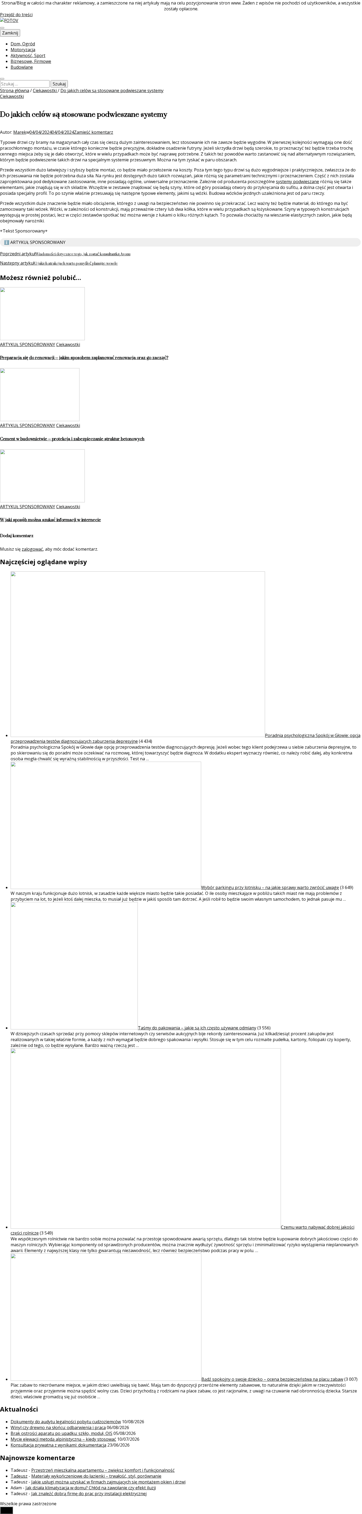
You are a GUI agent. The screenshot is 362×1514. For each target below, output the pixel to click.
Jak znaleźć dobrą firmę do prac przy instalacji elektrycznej (89, 1493)
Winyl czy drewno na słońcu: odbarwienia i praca (58, 1427)
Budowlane (22, 67)
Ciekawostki (12, 96)
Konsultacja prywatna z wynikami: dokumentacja (58, 1445)
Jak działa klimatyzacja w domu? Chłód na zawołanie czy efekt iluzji (90, 1488)
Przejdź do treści (16, 15)
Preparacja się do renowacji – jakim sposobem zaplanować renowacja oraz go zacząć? (84, 357)
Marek (19, 132)
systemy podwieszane (297, 181)
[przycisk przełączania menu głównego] (2, 28)
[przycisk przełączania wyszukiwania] (2, 79)
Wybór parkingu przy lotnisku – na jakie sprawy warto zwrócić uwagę (270, 887)
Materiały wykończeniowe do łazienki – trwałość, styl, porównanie (96, 1476)
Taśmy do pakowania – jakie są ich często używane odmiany (197, 1028)
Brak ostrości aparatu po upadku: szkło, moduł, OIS (61, 1433)
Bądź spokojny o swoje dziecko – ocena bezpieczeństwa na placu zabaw (272, 1379)
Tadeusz (19, 1476)
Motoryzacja (23, 50)
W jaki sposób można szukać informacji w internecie (50, 519)
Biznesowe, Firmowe (31, 61)
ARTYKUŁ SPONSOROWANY (27, 344)
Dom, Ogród (23, 44)
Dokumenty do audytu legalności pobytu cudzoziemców (66, 1422)
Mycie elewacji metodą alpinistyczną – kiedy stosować (63, 1439)
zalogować (32, 549)
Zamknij (10, 33)
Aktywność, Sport (28, 55)
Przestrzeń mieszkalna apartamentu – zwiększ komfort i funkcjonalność (103, 1470)
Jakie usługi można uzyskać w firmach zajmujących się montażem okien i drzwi (108, 1482)
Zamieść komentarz (93, 132)
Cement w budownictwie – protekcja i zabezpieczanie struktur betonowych (72, 438)
